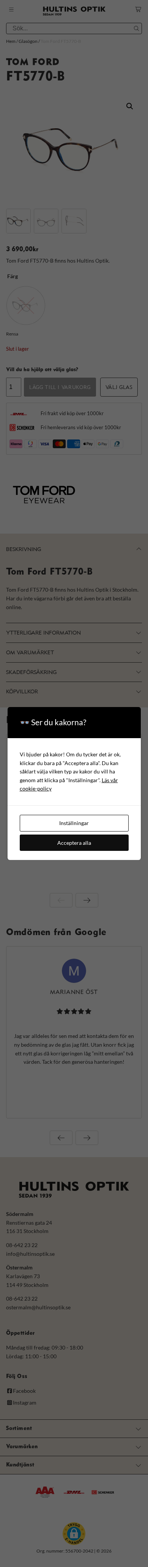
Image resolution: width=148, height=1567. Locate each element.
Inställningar (74, 823)
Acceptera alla (74, 842)
